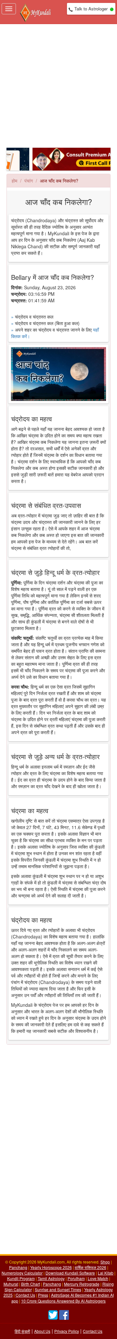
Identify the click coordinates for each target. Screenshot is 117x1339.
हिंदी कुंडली (22, 1331)
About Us (42, 1331)
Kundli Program (21, 1278)
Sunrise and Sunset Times (58, 1289)
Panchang (18, 1267)
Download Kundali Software (70, 1273)
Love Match (98, 1278)
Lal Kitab (105, 1273)
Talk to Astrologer (91, 9)
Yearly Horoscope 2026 (51, 1267)
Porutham (76, 1278)
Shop (105, 1261)
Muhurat (11, 1284)
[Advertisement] (58, 85)
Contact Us (25, 1295)
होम (14, 180)
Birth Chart (30, 1284)
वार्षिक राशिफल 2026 (90, 1267)
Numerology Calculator (22, 1273)
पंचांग (28, 180)
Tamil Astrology (51, 1278)
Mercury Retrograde (81, 1284)
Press (43, 1295)
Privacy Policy (66, 1331)
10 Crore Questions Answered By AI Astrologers (63, 1301)
